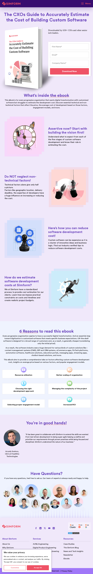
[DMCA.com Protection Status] (79, 533)
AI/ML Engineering (40, 544)
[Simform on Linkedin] (40, 528)
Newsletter (68, 555)
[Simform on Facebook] (36, 528)
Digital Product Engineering (44, 548)
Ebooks (67, 559)
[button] (86, 3)
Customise (15, 568)
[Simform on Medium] (54, 528)
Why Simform (8, 548)
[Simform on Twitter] (45, 528)
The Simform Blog (71, 548)
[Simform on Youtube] (49, 528)
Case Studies (69, 544)
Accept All (38, 568)
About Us (6, 544)
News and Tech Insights (73, 551)
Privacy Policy (66, 571)
